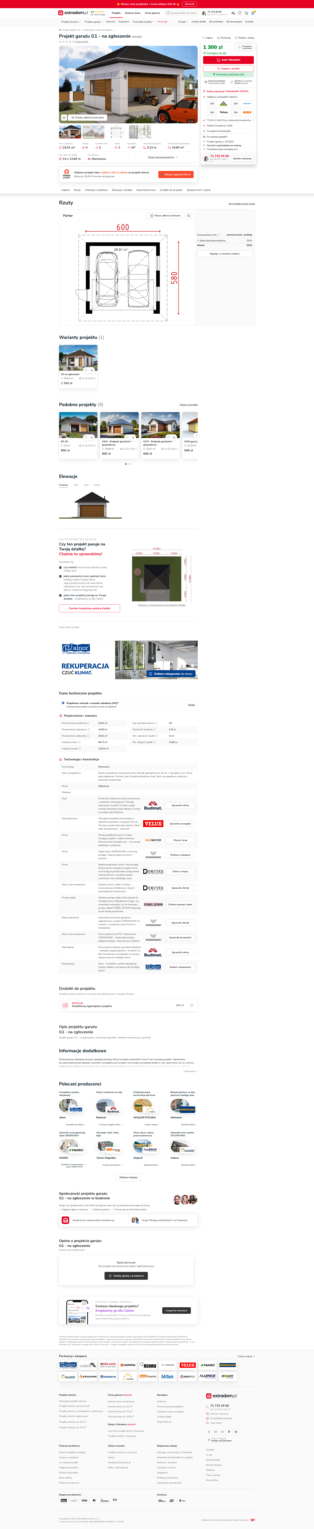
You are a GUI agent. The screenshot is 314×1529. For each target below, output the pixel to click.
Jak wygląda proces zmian (241, 203)
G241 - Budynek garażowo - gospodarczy (117, 443)
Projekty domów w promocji (122, 1452)
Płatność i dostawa (167, 1462)
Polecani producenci (69, 1482)
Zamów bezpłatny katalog (72, 1452)
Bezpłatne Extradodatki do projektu (175, 1457)
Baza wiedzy (65, 1477)
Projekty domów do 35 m (72, 1422)
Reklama (210, 1470)
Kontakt (249, 21)
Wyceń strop (180, 840)
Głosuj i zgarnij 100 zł (177, 174)
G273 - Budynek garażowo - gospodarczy (158, 443)
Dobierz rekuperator (180, 967)
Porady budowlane (68, 1472)
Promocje (162, 21)
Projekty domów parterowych (74, 1406)
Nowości (110, 21)
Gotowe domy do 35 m (120, 1406)
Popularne (124, 21)
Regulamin (162, 1472)
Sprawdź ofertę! (180, 888)
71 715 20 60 (214, 11)
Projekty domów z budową (122, 1436)
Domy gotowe (152, 13)
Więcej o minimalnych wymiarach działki (161, 605)
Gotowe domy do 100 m (121, 1416)
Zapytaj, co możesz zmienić (225, 253)
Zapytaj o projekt (230, 68)
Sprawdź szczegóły (180, 823)
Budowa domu (132, 13)
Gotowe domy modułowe (121, 1401)
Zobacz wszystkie (189, 404)
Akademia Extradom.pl (119, 1462)
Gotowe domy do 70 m (120, 1411)
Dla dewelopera (234, 21)
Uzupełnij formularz (176, 1310)
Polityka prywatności (167, 1477)
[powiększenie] (188, 215)
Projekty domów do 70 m (72, 1427)
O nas (209, 1454)
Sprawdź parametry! (180, 937)
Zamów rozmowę (242, 158)
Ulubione (161, 1401)
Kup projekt (231, 60)
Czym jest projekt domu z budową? (126, 1431)
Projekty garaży (69, 30)
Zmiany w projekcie (69, 1457)
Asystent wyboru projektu (170, 1411)
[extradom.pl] (73, 13)
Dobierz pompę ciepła (180, 904)
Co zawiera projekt (68, 1462)
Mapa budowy (164, 1421)
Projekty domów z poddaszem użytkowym (81, 1411)
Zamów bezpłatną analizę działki (89, 608)
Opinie (111, 1457)
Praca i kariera (213, 1475)
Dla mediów (212, 1480)
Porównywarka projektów (170, 1406)
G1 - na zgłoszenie (86, 30)
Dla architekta (216, 21)
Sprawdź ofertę (180, 805)
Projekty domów (67, 1395)
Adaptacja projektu (68, 1467)
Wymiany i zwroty (166, 1467)
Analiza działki (199, 21)
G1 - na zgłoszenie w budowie (84, 1198)
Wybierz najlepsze (180, 854)
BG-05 (64, 441)
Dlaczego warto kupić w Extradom (174, 1452)
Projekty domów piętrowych (73, 1416)
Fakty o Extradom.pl (118, 1467)
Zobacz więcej (180, 871)
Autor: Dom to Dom (69, 627)
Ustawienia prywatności (169, 1482)
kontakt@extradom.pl (221, 1418)
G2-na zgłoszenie (70, 374)
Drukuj (191, 704)
